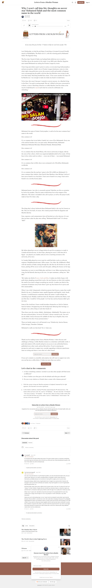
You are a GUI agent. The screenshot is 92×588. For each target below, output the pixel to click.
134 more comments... (26, 519)
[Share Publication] (75, 2)
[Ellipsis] (70, 455)
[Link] (20, 368)
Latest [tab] (26, 525)
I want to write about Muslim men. (29, 531)
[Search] (72, 2)
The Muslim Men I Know (29, 529)
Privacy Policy (56, 573)
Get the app (52, 581)
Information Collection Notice (46, 573)
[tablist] (27, 442)
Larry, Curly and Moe (42, 278)
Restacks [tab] (30, 442)
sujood (37, 88)
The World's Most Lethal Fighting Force (34, 539)
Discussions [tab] (31, 525)
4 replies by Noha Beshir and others (33, 467)
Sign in (88, 2)
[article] (46, 532)
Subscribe (80, 2)
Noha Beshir (29, 533)
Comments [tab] (24, 442)
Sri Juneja (26, 455)
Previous (26, 433)
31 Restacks (38, 423)
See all (24, 557)
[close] (59, 547)
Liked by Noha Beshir (29, 456)
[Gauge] (68, 25)
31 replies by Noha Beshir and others (34, 513)
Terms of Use (52, 572)
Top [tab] (23, 525)
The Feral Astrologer (29, 472)
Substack (39, 585)
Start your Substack (42, 581)
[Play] (29, 25)
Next (66, 433)
